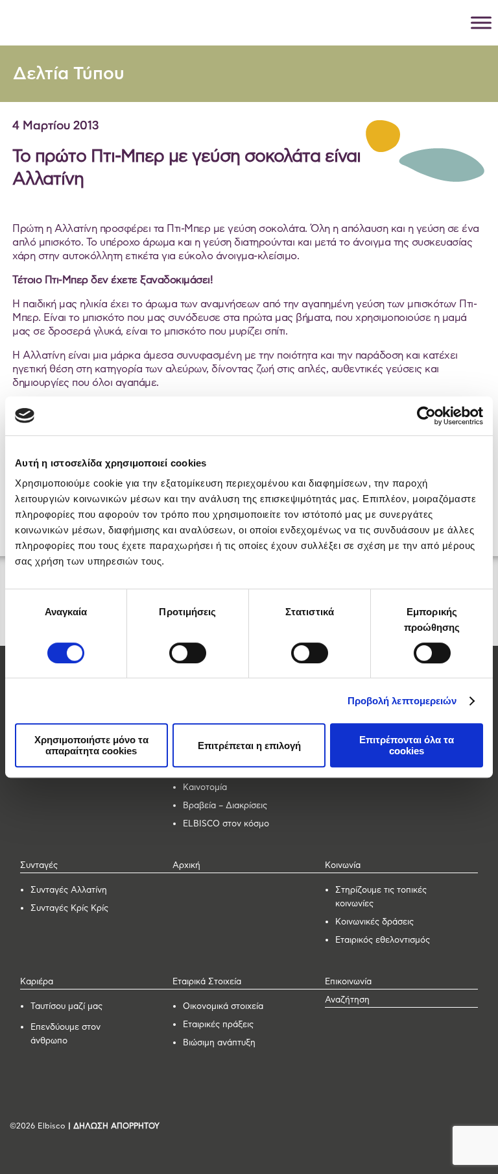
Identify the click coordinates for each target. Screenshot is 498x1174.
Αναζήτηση (347, 1000)
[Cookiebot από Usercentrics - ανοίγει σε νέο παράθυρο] (426, 416)
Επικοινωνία (348, 982)
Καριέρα (36, 982)
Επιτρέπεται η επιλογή (249, 745)
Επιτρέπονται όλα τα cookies (406, 745)
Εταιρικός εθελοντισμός (382, 940)
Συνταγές (39, 865)
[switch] (187, 653)
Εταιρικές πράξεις (218, 1025)
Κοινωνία (343, 865)
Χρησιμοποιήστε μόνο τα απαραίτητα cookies (91, 745)
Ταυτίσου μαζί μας (66, 1006)
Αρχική (186, 865)
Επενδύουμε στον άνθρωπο (65, 1034)
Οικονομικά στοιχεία (223, 1006)
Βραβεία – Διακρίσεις (225, 806)
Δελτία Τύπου (68, 74)
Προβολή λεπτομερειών (402, 700)
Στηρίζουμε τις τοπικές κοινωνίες (381, 897)
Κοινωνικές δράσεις (374, 922)
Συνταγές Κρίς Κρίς (69, 908)
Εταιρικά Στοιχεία (206, 982)
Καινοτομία (205, 788)
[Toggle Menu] (481, 22)
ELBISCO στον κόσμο (226, 824)
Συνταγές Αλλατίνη (68, 890)
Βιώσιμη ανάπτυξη (219, 1043)
